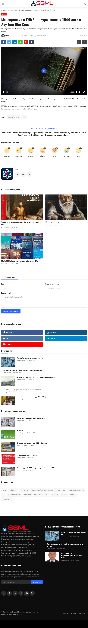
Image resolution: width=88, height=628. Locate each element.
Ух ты (78, 156)
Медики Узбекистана (14, 494)
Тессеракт (73, 613)
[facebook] (3, 593)
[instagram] (9, 593)
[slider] (37, 92)
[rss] (32, 593)
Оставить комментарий (10, 311)
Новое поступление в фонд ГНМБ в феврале (32, 443)
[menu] (2, 3)
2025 (46, 494)
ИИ (3, 494)
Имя (2, 284)
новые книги (6, 499)
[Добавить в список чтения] (84, 42)
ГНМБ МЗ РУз (24, 490)
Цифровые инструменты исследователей (31, 418)
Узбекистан (13, 490)
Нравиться (7, 156)
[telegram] (20, 593)
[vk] (15, 593)
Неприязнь (18, 156)
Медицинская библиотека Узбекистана (43, 490)
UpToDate (20, 431)
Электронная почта (52, 284)
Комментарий (6, 293)
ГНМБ (10, 10)
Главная (3, 10)
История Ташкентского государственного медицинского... (36, 377)
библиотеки (27, 494)
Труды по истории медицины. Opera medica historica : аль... (21, 223)
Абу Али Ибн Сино (13, 117)
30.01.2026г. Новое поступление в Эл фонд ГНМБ (19, 261)
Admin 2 (19, 445)
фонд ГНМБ (37, 494)
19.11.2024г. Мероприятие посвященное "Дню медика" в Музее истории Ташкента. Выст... (65, 133)
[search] (85, 3)
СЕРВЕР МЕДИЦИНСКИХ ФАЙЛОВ (27, 455)
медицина (73, 494)
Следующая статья (51, 129)
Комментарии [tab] (10, 277)
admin (17, 169)
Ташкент (63, 494)
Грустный (66, 156)
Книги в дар (61, 490)
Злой (54, 156)
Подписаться (37, 582)
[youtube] (26, 593)
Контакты (82, 613)
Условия (65, 613)
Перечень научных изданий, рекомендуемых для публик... (23, 370)
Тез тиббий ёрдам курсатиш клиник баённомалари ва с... (22, 390)
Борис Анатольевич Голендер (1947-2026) (31, 397)
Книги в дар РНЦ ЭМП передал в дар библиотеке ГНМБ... (36, 468)
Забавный (43, 156)
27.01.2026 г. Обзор (52, 222)
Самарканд (54, 494)
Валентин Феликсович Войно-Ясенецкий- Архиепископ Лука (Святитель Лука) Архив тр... (22, 133)
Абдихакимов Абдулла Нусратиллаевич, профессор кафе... (71, 555)
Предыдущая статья (36, 129)
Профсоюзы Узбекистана (76, 490)
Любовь (30, 156)
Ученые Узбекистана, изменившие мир (30, 358)
